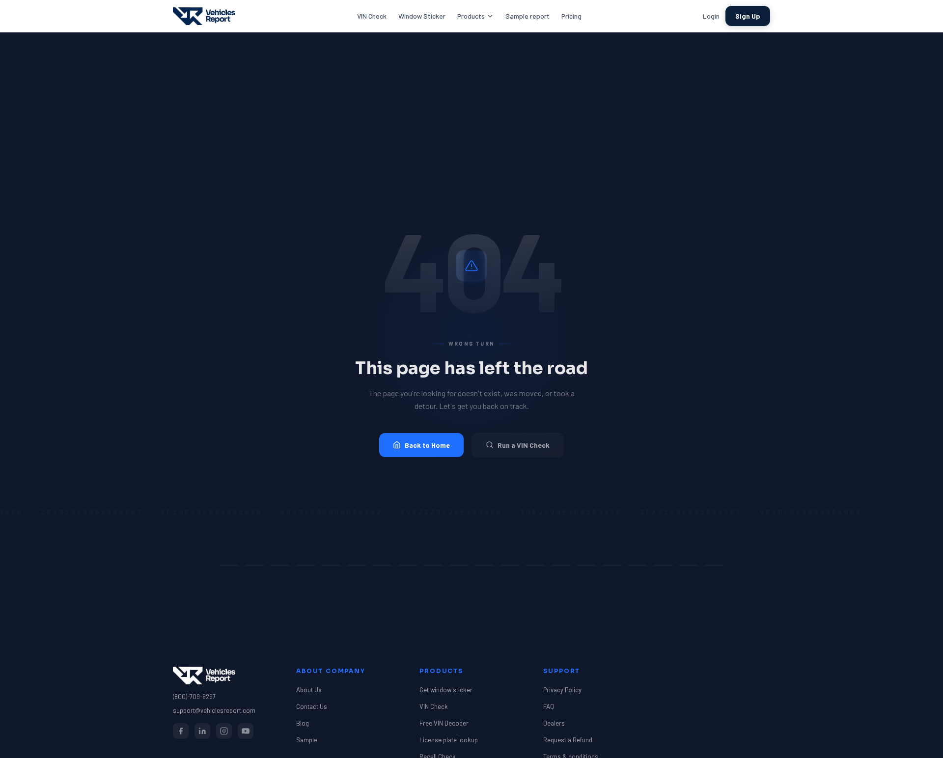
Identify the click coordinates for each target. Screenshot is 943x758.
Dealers (554, 723)
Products (471, 16)
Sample (306, 740)
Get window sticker (445, 690)
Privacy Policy (562, 690)
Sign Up (747, 16)
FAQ (549, 706)
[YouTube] (245, 731)
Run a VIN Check (524, 445)
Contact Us (311, 706)
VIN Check (372, 16)
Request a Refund (567, 740)
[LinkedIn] (202, 731)
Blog (302, 723)
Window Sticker (421, 16)
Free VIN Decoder (444, 723)
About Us (309, 690)
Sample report (527, 16)
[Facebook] (181, 731)
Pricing (571, 16)
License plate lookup (448, 740)
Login (711, 16)
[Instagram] (224, 731)
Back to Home (427, 445)
